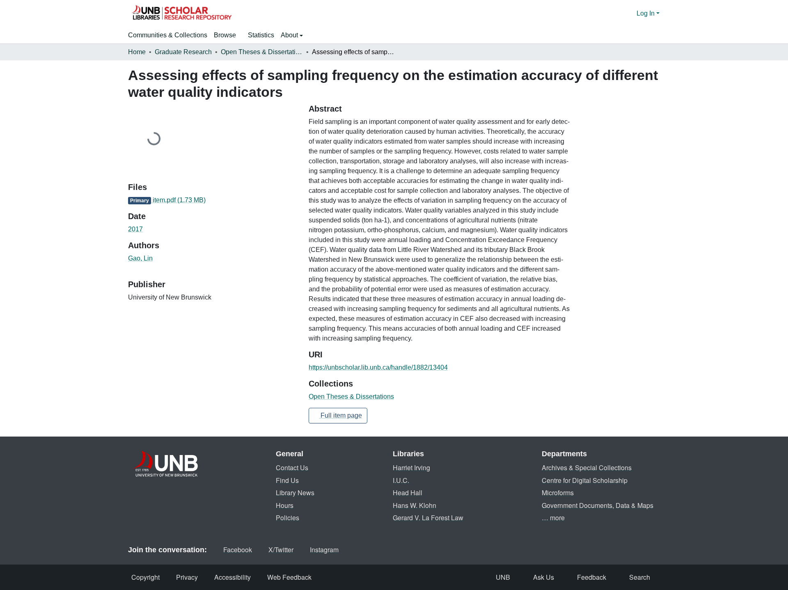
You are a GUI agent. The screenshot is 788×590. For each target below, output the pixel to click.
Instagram (324, 549)
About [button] (290, 35)
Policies (287, 517)
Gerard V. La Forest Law (428, 517)
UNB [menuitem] (503, 577)
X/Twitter (280, 549)
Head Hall (407, 492)
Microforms (558, 492)
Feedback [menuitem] (591, 577)
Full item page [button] (340, 415)
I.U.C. (401, 480)
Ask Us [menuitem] (543, 577)
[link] (213, 200)
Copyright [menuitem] (145, 577)
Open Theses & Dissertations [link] (262, 51)
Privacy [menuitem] (187, 577)
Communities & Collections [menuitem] (167, 35)
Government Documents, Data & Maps (597, 505)
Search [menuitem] (639, 577)
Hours (284, 505)
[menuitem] (227, 35)
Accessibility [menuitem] (232, 577)
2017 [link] (135, 229)
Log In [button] (646, 13)
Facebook (237, 549)
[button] (181, 13)
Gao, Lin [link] (140, 258)
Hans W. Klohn (414, 505)
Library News (295, 492)
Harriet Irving (411, 467)
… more (553, 517)
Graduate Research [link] (183, 51)
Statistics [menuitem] (261, 35)
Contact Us (292, 467)
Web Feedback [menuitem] (289, 577)
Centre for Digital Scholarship (585, 480)
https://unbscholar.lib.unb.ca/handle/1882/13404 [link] (378, 367)
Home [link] (137, 51)
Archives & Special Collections (587, 467)
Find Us (287, 480)
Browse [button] (225, 35)
